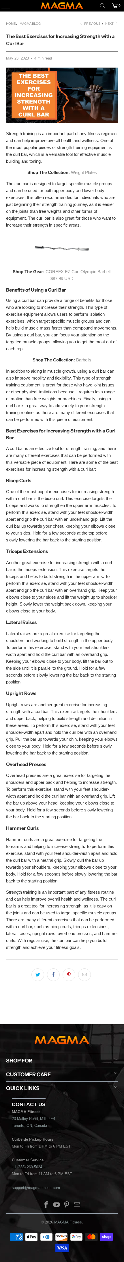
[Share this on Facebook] (53, 974)
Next (109, 23)
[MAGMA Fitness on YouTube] (56, 1205)
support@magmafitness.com (36, 1188)
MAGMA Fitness (68, 1222)
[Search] (102, 6)
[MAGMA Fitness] (62, 6)
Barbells (83, 359)
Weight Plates (84, 172)
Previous (91, 23)
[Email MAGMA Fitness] (77, 1205)
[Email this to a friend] (84, 974)
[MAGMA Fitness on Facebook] (46, 1205)
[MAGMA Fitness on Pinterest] (67, 1205)
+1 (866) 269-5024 (27, 1167)
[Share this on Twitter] (37, 974)
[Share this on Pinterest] (69, 974)
